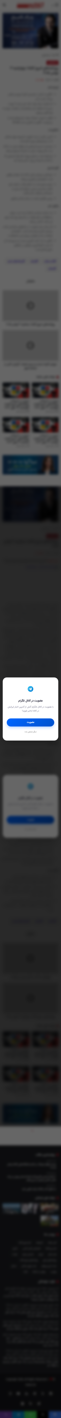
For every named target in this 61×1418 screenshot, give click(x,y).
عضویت (30, 722)
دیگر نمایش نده (30, 732)
